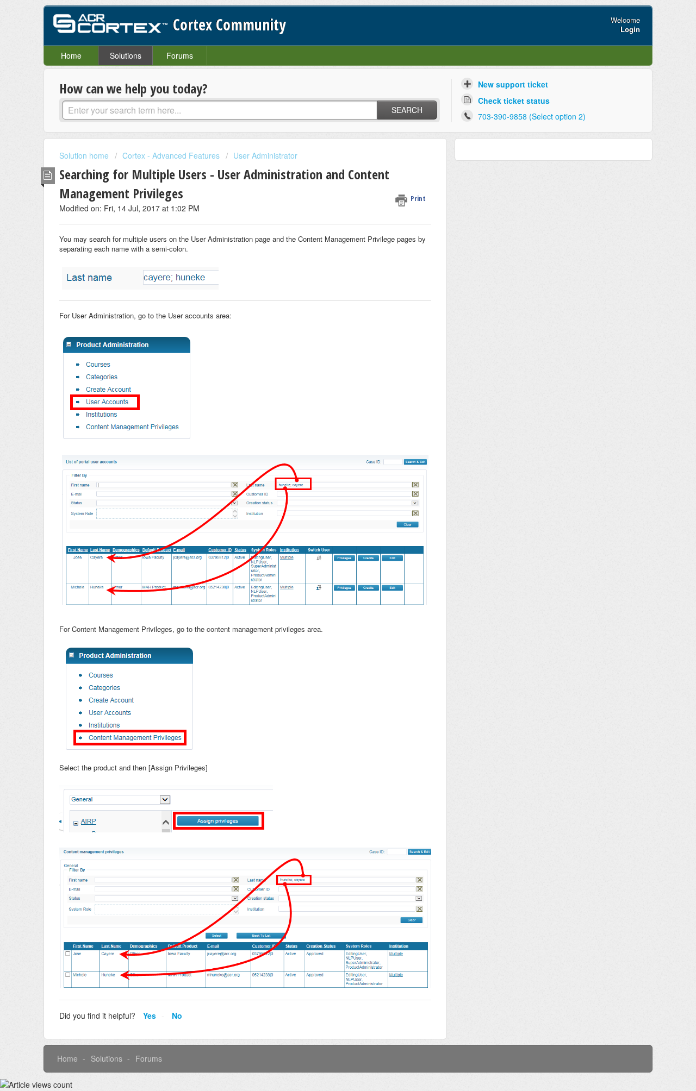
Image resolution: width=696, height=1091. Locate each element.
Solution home (85, 155)
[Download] (328, 412)
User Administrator (265, 155)
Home (71, 55)
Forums (179, 55)
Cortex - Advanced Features (171, 155)
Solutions (125, 55)
